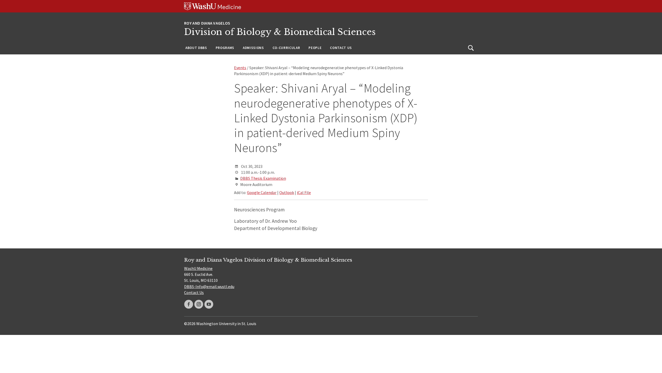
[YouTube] (208, 304)
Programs (225, 48)
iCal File (304, 192)
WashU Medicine (198, 268)
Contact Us (341, 48)
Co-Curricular (286, 48)
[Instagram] (198, 304)
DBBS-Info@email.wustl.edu (209, 286)
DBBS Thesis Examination (263, 178)
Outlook (286, 192)
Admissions (253, 48)
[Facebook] (188, 304)
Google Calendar (261, 192)
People (315, 48)
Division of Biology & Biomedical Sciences (280, 32)
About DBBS (196, 48)
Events (240, 67)
